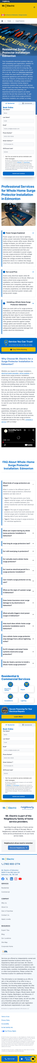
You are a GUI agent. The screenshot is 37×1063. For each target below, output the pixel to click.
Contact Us (5, 915)
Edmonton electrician (26, 72)
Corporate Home (7, 946)
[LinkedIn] (11, 878)
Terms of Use (5, 1016)
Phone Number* (7, 133)
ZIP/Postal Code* (8, 148)
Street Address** (8, 140)
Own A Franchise (7, 911)
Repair (23, 689)
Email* (5, 125)
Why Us (4, 903)
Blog (2, 934)
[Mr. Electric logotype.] (9, 808)
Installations (8, 700)
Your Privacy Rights (10, 1031)
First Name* (6, 109)
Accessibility (5, 1024)
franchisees (27, 162)
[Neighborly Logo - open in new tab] (6, 1)
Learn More (18, 717)
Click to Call (10, 1059)
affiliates (19, 162)
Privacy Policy (5, 1020)
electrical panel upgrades (10, 373)
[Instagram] (15, 878)
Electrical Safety (7, 689)
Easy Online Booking (20, 349)
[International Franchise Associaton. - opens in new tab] (4, 952)
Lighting (23, 700)
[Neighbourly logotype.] (28, 808)
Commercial (28, 103)
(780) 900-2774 (12, 864)
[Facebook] (2, 878)
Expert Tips (5, 930)
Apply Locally (6, 919)
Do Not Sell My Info (7, 1027)
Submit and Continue (18, 173)
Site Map (4, 942)
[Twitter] (7, 878)
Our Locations (6, 938)
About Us (4, 907)
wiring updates (24, 373)
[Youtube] (20, 878)
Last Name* (6, 117)
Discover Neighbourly (17, 848)
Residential (11, 103)
